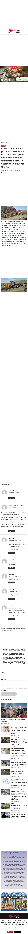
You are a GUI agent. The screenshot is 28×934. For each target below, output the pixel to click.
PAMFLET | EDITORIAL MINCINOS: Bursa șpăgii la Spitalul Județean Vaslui (18, 814)
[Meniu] (2, 32)
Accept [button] (10, 932)
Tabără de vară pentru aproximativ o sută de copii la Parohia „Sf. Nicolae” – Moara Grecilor (19, 806)
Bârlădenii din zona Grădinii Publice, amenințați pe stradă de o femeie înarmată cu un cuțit (19, 772)
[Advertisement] (14, 14)
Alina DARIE (5, 170)
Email (2, 672)
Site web (3, 679)
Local (7, 142)
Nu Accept (17, 932)
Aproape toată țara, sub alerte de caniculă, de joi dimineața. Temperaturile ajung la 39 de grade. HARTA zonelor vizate (19, 741)
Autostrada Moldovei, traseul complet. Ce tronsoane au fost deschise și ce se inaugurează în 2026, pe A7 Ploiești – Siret (19, 782)
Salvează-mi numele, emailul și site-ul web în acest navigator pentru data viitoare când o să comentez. (14, 688)
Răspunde (11, 498)
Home (3, 142)
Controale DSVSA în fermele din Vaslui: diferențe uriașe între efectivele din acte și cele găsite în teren (19, 763)
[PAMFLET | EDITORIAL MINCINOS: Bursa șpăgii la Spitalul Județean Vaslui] (5, 815)
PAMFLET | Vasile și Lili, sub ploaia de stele (13, 720)
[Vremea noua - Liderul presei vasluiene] (14, 31)
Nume (2, 666)
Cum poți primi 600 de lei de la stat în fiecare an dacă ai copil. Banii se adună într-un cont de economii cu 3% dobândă (19, 730)
